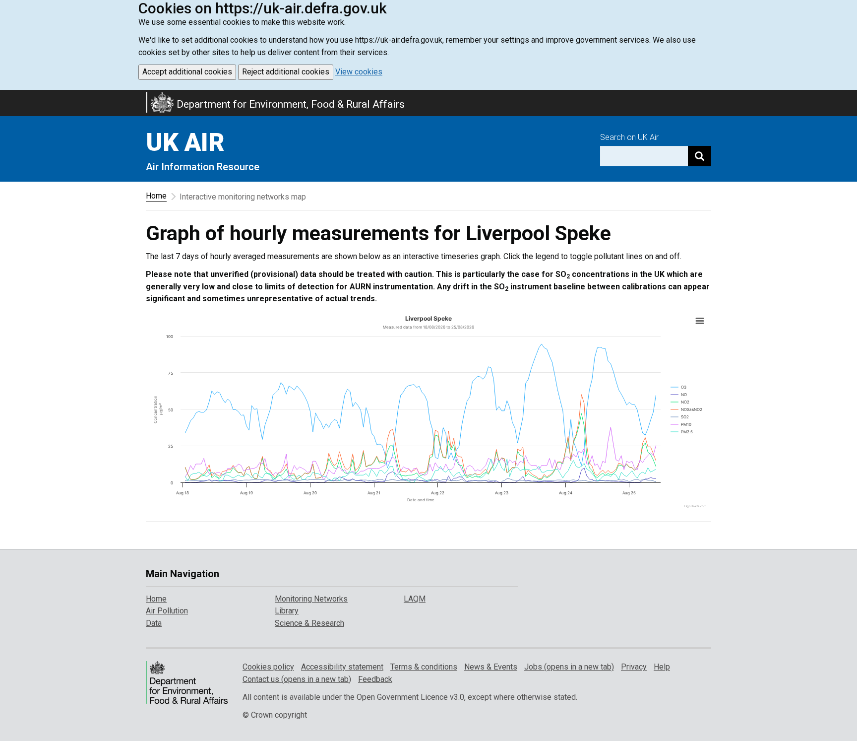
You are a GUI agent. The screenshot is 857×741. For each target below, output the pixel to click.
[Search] (699, 156)
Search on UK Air (629, 137)
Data (154, 623)
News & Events (490, 667)
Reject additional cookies (285, 71)
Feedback (375, 679)
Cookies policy (268, 667)
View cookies (358, 71)
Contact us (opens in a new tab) (297, 679)
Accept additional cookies (187, 71)
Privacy (634, 667)
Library (287, 610)
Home (156, 196)
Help (662, 667)
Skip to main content (6, 96)
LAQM (415, 599)
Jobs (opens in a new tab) (569, 667)
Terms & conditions (423, 667)
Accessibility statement (342, 667)
